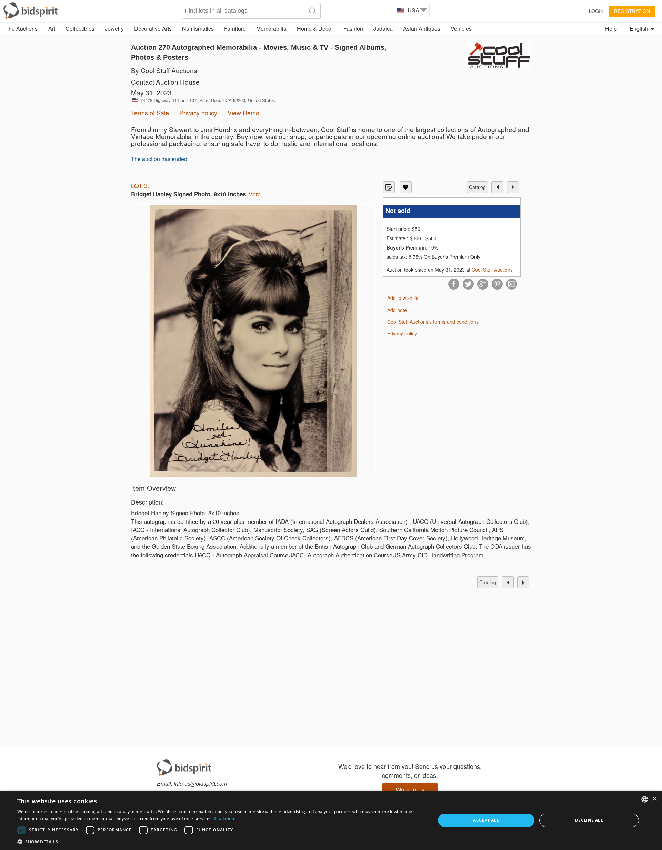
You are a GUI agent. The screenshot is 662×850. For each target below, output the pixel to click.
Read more (225, 818)
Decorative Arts (153, 28)
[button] (220, 841)
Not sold (397, 210)
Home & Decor (315, 28)
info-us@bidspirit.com (200, 784)
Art (51, 28)
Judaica (383, 28)
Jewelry (114, 28)
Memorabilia (271, 28)
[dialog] (331, 820)
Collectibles (80, 28)
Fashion (353, 28)
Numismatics (198, 28)
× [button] (654, 798)
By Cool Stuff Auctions (164, 70)
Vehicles (461, 28)
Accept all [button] (486, 820)
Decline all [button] (589, 820)
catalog (477, 187)
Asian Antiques (421, 28)
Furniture (235, 28)
